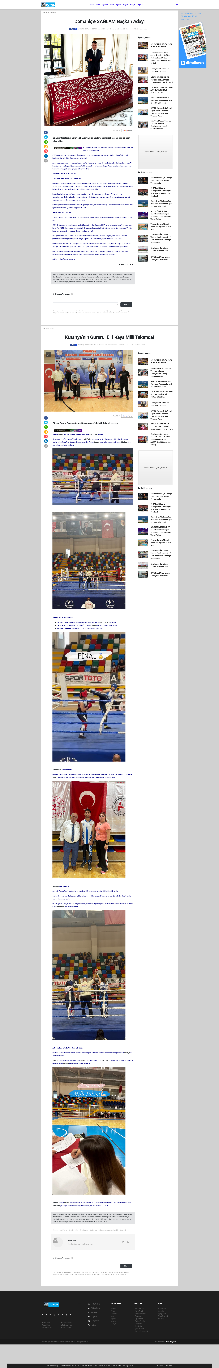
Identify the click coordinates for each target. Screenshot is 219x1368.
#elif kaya (63, 1230)
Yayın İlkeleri (46, 1325)
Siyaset (105, 5)
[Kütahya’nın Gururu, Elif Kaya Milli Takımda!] (88, 381)
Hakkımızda (46, 1322)
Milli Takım (93, 434)
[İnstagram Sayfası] (51, 1315)
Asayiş (132, 5)
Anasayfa (46, 12)
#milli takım (84, 1230)
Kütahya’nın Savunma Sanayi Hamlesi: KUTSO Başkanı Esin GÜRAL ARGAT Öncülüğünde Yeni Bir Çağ (160, 57)
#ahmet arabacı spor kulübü (108, 1230)
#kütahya (93, 1230)
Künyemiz (95, 1321)
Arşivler (94, 1317)
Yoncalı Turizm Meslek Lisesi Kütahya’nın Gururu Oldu (160, 227)
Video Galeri (95, 1308)
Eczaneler (138, 1316)
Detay (160, 1366)
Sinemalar (138, 1324)
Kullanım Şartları (66, 1322)
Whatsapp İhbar (66, 1325)
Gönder (126, 304)
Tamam (169, 1366)
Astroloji (161, 1319)
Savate (61, 434)
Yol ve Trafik (139, 1311)
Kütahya (124, 442)
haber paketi (103, 1342)
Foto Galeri (95, 1304)
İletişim (93, 1325)
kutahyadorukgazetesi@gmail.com (80, 1244)
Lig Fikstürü (139, 1319)
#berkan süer (73, 1230)
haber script (130, 1342)
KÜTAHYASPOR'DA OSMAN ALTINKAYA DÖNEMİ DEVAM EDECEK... (161, 90)
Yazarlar (94, 1312)
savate (55, 777)
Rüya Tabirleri (163, 1316)
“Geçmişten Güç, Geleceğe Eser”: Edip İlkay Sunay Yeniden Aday (161, 180)
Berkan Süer (57, 770)
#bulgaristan (124, 1230)
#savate (56, 1230)
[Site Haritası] (67, 1315)
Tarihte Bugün (140, 1321)
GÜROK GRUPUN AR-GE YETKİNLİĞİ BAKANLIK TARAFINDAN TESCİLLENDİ (161, 80)
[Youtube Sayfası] (55, 1315)
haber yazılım (121, 1342)
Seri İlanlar (138, 1326)
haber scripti (112, 1342)
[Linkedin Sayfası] (59, 1315)
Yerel (97, 5)
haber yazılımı (93, 1342)
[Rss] (63, 1315)
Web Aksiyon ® (171, 1342)
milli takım (61, 907)
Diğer (139, 5)
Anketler (161, 1311)
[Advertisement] (17, 1355)
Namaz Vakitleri (140, 1314)
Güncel (91, 5)
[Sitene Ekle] (71, 1315)
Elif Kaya (55, 886)
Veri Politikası (47, 1327)
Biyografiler (162, 1314)
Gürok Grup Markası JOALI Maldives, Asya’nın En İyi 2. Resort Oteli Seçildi (161, 100)
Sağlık (125, 5)
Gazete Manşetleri (141, 1331)
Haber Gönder (66, 1327)
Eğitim (118, 5)
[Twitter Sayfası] (47, 1315)
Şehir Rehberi (139, 1329)
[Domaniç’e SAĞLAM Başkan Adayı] (88, 80)
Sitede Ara (162, 1309)
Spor (112, 5)
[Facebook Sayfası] (43, 1315)
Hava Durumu (139, 1309)
